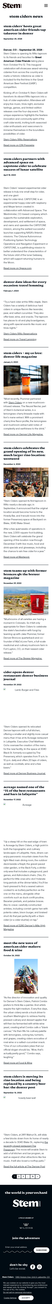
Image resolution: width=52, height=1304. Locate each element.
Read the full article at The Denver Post (24, 1166)
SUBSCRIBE (41, 1250)
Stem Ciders (15, 402)
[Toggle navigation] (46, 5)
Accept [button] (26, 1298)
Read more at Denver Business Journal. (25, 773)
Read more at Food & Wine (18, 1062)
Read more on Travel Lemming (20, 339)
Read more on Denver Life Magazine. (23, 434)
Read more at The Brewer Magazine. (23, 658)
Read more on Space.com (18, 268)
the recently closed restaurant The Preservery (26, 1146)
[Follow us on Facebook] (32, 1266)
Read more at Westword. (17, 556)
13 (32, 1176)
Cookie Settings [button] (10, 1298)
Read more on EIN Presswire (19, 145)
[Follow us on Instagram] (39, 1266)
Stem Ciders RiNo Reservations (20, 139)
